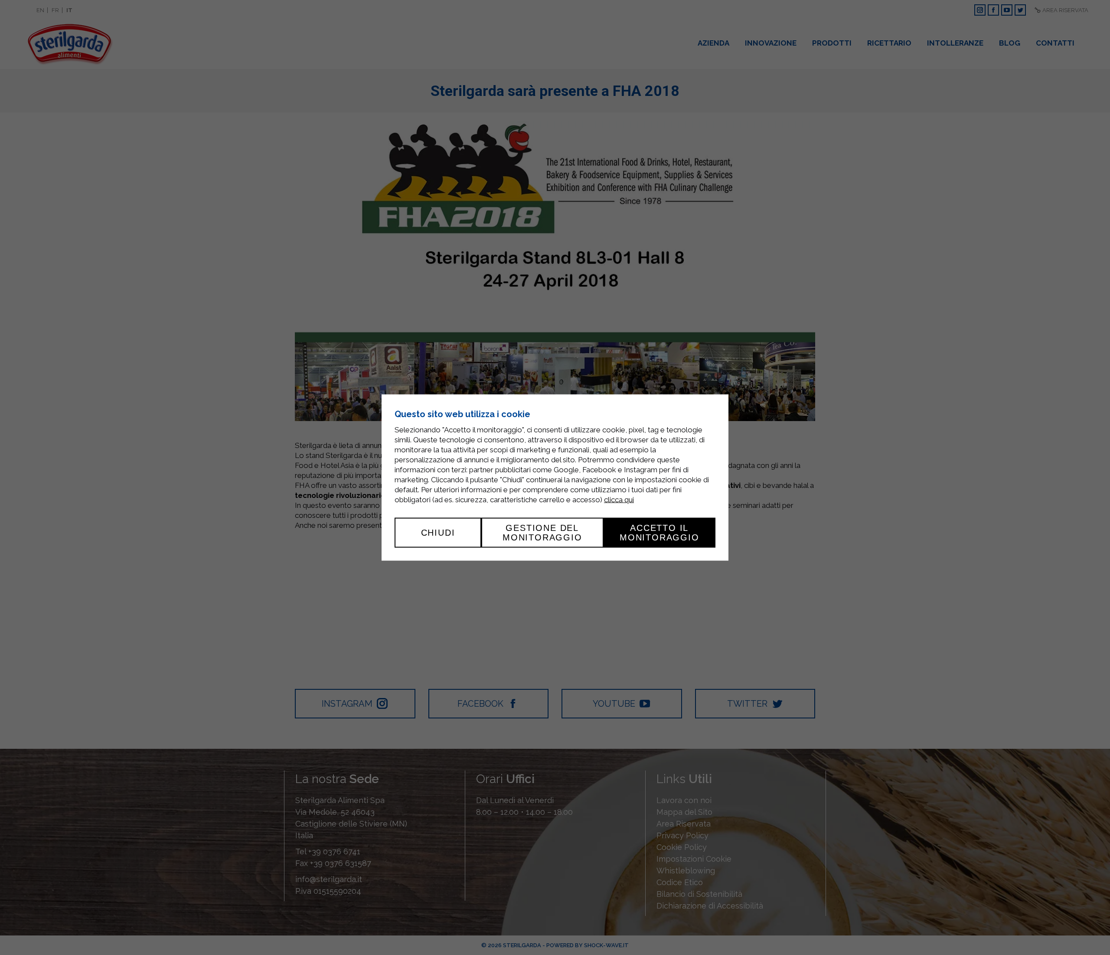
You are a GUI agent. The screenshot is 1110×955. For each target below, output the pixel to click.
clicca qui (619, 499)
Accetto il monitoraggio (659, 532)
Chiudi (438, 532)
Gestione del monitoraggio (542, 532)
